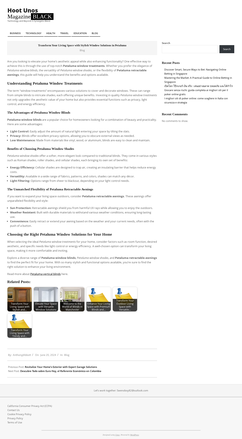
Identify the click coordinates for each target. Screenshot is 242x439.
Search (166, 43)
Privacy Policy (15, 418)
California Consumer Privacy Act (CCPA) (29, 406)
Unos (117, 434)
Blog (82, 50)
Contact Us (13, 410)
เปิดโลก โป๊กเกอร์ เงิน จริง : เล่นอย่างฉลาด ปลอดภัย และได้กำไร (198, 86)
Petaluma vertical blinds (45, 274)
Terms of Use (14, 422)
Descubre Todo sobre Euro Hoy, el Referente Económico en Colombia (60, 371)
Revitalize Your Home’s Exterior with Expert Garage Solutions (61, 367)
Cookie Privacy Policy (19, 414)
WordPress (134, 434)
